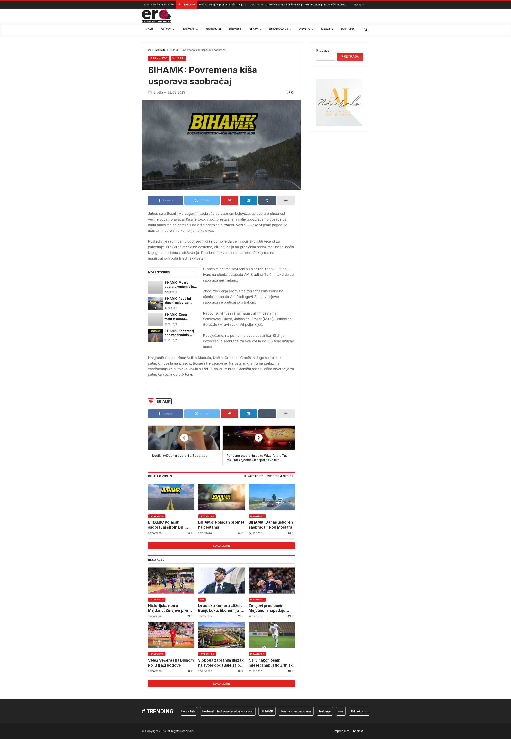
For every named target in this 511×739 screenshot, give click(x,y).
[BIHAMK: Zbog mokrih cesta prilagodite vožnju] (155, 319)
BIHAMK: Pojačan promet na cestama (221, 524)
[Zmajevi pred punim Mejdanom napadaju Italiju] (272, 581)
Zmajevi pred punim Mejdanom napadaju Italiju (267, 608)
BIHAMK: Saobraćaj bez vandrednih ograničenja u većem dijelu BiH (180, 333)
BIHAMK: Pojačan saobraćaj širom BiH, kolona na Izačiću (167, 525)
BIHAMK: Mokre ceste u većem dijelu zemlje (180, 285)
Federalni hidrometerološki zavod (212, 711)
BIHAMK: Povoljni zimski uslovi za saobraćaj (177, 301)
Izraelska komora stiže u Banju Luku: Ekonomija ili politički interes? (282, 4)
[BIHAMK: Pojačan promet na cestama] (221, 497)
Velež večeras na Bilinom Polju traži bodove (171, 662)
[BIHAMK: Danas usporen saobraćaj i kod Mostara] (272, 497)
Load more (221, 545)
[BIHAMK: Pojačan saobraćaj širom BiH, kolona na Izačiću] (171, 497)
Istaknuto (160, 49)
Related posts (254, 476)
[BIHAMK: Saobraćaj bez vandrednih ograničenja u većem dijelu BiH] (155, 335)
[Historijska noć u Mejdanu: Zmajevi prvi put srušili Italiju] (171, 581)
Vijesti (178, 58)
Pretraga (322, 50)
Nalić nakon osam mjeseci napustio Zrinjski (271, 662)
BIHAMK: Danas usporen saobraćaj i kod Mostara (271, 524)
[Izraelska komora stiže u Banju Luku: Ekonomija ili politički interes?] (221, 581)
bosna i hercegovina (281, 711)
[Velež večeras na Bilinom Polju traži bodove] (171, 635)
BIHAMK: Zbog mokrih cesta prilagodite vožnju (178, 317)
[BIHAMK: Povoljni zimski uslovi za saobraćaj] (155, 303)
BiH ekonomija (347, 711)
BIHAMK (163, 401)
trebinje (310, 711)
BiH (202, 599)
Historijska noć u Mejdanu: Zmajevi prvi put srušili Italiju (168, 608)
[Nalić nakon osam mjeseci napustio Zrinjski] (272, 635)
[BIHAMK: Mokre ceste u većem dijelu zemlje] (155, 287)
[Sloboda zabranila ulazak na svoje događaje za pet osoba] (221, 635)
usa (326, 711)
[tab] (253, 476)
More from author (280, 476)
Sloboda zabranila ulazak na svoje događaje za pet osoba (221, 663)
